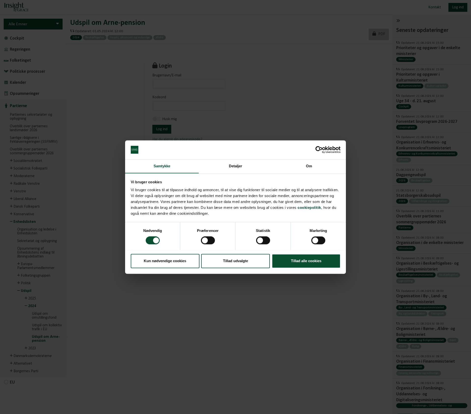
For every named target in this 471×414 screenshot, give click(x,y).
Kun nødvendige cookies (165, 261)
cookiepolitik (309, 207)
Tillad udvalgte (235, 261)
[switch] (208, 240)
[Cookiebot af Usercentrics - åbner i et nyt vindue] (319, 149)
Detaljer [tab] (235, 166)
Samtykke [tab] (162, 166)
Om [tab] (309, 166)
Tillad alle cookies (306, 261)
